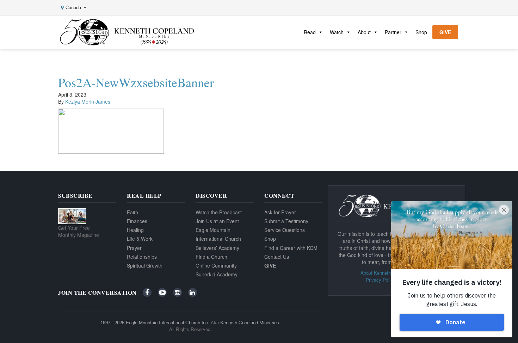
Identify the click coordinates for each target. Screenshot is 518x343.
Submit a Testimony (286, 221)
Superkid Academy (217, 274)
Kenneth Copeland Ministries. (250, 322)
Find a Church (211, 256)
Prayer (134, 247)
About (364, 32)
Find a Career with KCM (290, 247)
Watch (337, 32)
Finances (137, 221)
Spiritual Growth (144, 265)
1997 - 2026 (112, 322)
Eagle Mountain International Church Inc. (167, 322)
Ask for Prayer (280, 212)
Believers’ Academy (217, 247)
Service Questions (284, 229)
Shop (421, 32)
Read (310, 32)
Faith (132, 212)
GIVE (445, 32)
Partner (393, 32)
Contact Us (276, 256)
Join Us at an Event (217, 221)
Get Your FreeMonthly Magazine (78, 231)
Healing (135, 229)
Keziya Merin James (87, 101)
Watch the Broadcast (219, 212)
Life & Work (140, 238)
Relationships (142, 256)
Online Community (216, 265)
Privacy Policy (380, 279)
